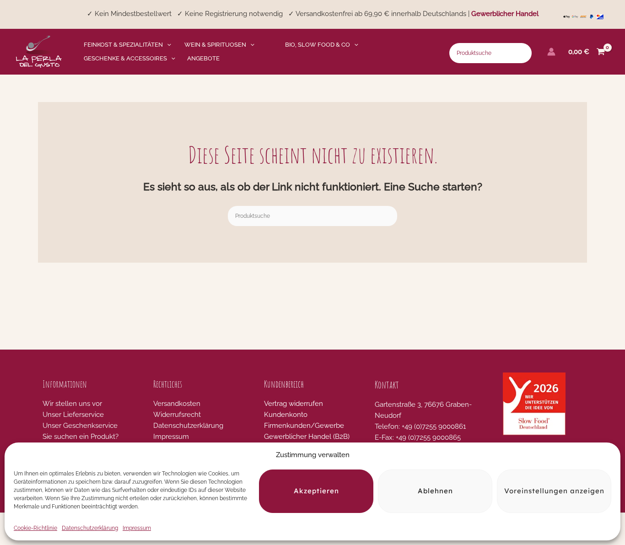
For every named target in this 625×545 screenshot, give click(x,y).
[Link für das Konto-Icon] (551, 52)
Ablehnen (435, 491)
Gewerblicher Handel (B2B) (307, 436)
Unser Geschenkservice (80, 425)
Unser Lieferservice (73, 414)
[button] (167, 45)
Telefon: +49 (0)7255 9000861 (420, 426)
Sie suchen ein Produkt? (81, 436)
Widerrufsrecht (177, 414)
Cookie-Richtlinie (35, 528)
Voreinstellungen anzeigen (554, 491)
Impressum (137, 528)
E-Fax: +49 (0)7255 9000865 (418, 437)
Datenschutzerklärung (90, 528)
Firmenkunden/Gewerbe (304, 425)
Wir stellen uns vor (72, 403)
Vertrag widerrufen (293, 403)
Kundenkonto (285, 414)
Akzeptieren (316, 491)
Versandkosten (176, 403)
